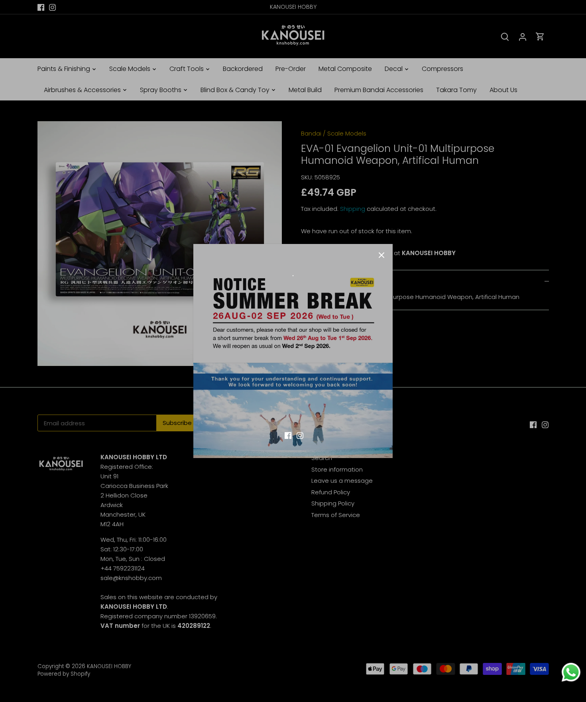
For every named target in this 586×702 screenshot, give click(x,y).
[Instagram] (300, 435)
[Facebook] (288, 435)
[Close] (381, 255)
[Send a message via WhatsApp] (571, 672)
